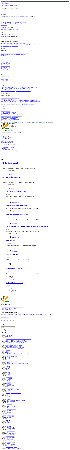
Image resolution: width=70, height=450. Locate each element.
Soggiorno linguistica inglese (13, 389)
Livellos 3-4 (9, 379)
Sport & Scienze (4, 113)
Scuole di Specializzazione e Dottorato (9, 104)
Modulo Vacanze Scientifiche (9, 308)
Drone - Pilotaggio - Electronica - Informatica (16, 400)
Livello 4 (9, 374)
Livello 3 (8, 373)
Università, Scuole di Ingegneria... (8, 102)
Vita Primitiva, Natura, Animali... (8, 53)
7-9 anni (2, 62)
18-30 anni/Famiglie (10, 437)
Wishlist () (3, 120)
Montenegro (9, 382)
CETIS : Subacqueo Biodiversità (13, 355)
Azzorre (7, 351)
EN (7, 405)
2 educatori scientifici (11, 401)
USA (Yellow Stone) (10, 444)
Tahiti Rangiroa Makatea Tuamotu (13, 393)
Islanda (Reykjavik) (10, 442)
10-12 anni (3, 63)
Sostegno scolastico (5, 117)
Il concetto (5, 145)
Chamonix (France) (10, 445)
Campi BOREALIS (5, 29)
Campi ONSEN (4, 38)
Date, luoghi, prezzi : (7, 142)
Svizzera (8, 390)
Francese (9, 358)
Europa (2, 25)
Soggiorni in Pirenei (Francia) (7, 22)
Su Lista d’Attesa (4, 118)
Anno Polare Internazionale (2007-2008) (15, 347)
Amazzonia (8, 336)
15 (7, 432)
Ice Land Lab (9, 364)
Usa (7, 395)
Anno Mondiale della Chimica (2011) (14, 343)
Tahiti (7, 391)
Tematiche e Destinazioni (8, 147)
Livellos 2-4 (9, 378)
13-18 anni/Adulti (10, 427)
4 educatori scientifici (11, 409)
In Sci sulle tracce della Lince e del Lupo (9, 16)
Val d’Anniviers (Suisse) (11, 447)
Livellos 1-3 (8, 375)
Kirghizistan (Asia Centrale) (12, 440)
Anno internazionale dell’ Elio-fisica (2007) (15, 340)
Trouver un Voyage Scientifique (10, 144)
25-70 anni (9, 417)
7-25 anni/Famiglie (10, 416)
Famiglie (2, 69)
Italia (7, 369)
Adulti (2, 68)
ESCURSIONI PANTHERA (7, 43)
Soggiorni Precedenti (5, 119)
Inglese (8, 366)
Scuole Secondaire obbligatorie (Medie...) (9, 100)
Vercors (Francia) (10, 423)
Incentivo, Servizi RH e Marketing (8, 91)
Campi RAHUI (4, 34)
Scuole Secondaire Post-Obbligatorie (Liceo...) (11, 101)
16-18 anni (3, 66)
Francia (8, 359)
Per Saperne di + (12, 174)
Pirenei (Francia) (10, 439)
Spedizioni (3, 111)
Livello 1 (8, 370)
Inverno (2, 80)
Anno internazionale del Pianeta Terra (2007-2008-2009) (18, 339)
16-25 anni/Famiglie (11, 433)
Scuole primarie (4, 99)
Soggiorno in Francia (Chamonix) (8, 23)
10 (7, 421)
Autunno (2, 79)
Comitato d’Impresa (5, 89)
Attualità (5, 148)
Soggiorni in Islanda (5, 46)
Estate (2, 78)
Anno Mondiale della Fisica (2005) (14, 345)
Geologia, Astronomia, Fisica (7, 54)
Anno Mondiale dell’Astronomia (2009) (15, 342)
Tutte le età (8, 394)
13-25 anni (8, 429)
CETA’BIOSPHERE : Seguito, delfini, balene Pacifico (18, 353)
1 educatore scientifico (11, 398)
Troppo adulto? (9, 422)
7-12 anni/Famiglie (10, 415)
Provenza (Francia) (11, 385)
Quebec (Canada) (10, 443)
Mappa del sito (6, 324)
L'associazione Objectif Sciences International (13, 307)
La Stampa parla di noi (8, 149)
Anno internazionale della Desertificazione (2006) (16, 341)
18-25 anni (3, 67)
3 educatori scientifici (11, 406)
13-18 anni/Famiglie (10, 428)
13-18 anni (9, 426)
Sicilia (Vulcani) (9, 388)
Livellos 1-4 (9, 377)
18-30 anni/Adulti (10, 436)
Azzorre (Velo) (9, 352)
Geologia (9, 362)
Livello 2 (8, 372)
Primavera (3, 76)
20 (7, 438)
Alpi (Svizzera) (9, 335)
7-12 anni (8, 413)
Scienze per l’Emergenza (6, 116)
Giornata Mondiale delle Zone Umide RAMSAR (17, 363)
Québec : (7, 141)
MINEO (8, 380)
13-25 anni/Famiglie (11, 431)
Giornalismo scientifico (6, 114)
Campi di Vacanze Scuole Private (8, 88)
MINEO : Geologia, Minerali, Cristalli (15, 448)
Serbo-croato (10, 386)
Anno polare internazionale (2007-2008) (14, 348)
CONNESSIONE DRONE (13, 356)
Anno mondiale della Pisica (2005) (13, 346)
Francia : (7, 137)
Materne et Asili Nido (5, 98)
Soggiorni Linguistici (5, 112)
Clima (2, 55)
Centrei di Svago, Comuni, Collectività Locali (10, 87)
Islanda (7, 368)
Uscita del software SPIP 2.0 (12, 396)
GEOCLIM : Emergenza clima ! (13, 361)
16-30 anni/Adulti (10, 434)
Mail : (5, 136)
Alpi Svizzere (3, 17)
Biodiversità (9, 404)
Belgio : (5, 139)
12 (7, 425)
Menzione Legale (7, 309)
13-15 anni (3, 64)
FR (6, 418)
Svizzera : (6, 138)
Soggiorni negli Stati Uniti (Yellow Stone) (10, 44)
